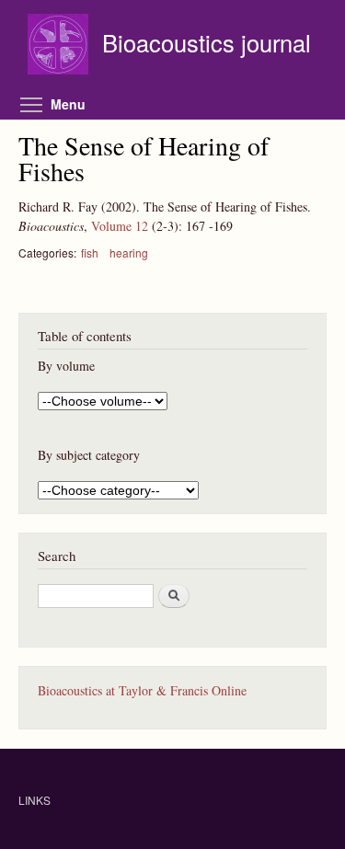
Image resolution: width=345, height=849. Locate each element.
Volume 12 (119, 226)
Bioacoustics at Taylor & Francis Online (142, 690)
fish (89, 252)
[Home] (60, 46)
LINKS (34, 800)
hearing (128, 252)
